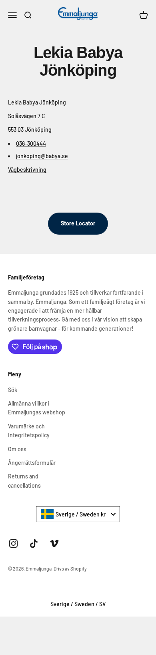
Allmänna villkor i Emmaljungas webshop (36, 408)
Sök (12, 389)
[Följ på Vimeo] (54, 543)
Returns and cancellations (24, 480)
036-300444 (31, 143)
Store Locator (78, 223)
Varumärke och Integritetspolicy (29, 430)
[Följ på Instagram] (13, 543)
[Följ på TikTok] (33, 543)
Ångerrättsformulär (32, 462)
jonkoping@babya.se (42, 156)
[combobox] (78, 514)
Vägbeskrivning (27, 169)
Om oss (17, 449)
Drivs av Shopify (70, 568)
